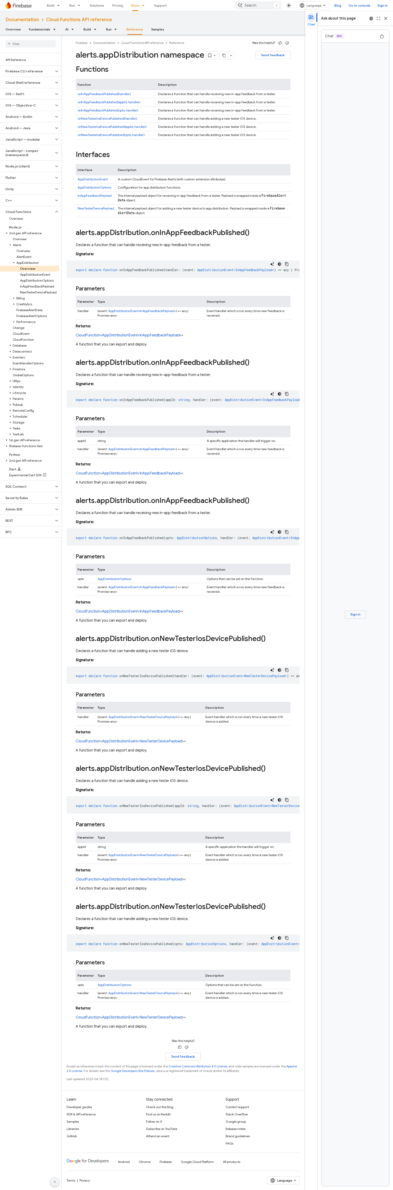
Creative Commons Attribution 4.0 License (198, 1066)
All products (231, 1162)
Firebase (82, 43)
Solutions (97, 5)
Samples (157, 29)
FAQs (229, 1143)
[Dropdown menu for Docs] (144, 5)
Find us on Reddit (158, 1114)
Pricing (117, 5)
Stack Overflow (237, 1114)
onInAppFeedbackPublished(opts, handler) (108, 110)
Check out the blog (159, 1107)
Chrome (145, 1162)
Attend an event (157, 1136)
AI (66, 29)
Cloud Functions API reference (79, 20)
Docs (135, 5)
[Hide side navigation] (54, 1181)
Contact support (237, 1107)
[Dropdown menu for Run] (80, 5)
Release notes (235, 1129)
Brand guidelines (238, 1136)
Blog (337, 5)
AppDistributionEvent (93, 179)
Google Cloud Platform (197, 1162)
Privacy (85, 1180)
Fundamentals (39, 29)
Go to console (359, 5)
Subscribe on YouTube (161, 1129)
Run (72, 5)
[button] (27, 71)
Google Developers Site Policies (132, 1071)
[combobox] (258, 5)
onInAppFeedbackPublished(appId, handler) (109, 102)
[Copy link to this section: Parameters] (109, 289)
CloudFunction (88, 335)
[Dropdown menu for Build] (59, 5)
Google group (236, 1121)
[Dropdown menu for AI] (73, 29)
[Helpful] (280, 43)
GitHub (72, 1136)
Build (50, 5)
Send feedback (273, 55)
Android (124, 1162)
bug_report (371, 18)
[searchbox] (30, 44)
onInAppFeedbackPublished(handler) (104, 94)
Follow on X (154, 1121)
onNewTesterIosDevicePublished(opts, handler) (111, 135)
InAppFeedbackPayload (95, 196)
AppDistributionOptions (94, 187)
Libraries (73, 1129)
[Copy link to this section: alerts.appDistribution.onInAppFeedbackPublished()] (254, 233)
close (385, 18)
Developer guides (79, 1107)
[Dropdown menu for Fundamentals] (55, 29)
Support (160, 5)
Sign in (383, 5)
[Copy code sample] (286, 264)
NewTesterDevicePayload (96, 208)
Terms (71, 1180)
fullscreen (378, 18)
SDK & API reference (81, 1114)
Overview (13, 29)
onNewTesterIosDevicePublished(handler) (107, 118)
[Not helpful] (287, 43)
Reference (134, 29)
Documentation (22, 20)
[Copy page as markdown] (224, 55)
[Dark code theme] (279, 264)
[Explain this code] (272, 264)
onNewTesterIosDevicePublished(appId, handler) (112, 127)
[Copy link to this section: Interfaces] (114, 155)
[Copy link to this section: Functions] (113, 70)
